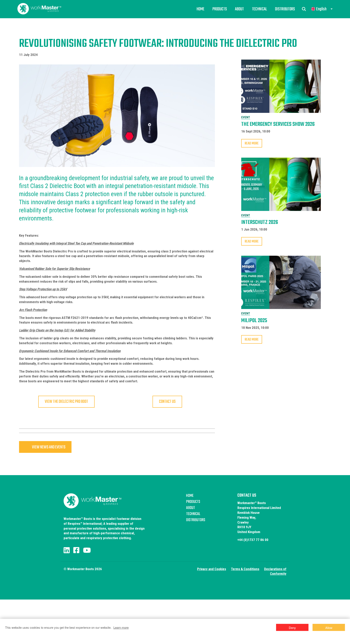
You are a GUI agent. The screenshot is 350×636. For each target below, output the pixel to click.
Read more (252, 143)
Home (200, 9)
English (321, 9)
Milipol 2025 (254, 320)
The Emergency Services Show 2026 (278, 124)
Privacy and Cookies (211, 569)
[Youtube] (87, 550)
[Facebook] (76, 550)
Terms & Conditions (245, 569)
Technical (259, 9)
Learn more (121, 627)
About (239, 9)
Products (219, 9)
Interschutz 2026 (259, 222)
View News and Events (48, 447)
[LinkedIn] (67, 550)
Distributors (285, 9)
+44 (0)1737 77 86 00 (252, 540)
